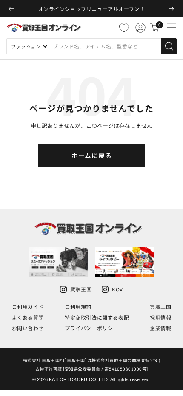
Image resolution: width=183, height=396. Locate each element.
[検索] (169, 46)
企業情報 (160, 327)
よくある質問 (28, 317)
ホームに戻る (91, 155)
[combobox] (105, 46)
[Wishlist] (124, 28)
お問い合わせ (28, 327)
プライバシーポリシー (91, 327)
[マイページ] (140, 28)
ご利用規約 (78, 306)
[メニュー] (171, 28)
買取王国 (160, 306)
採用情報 (160, 317)
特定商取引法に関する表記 (97, 317)
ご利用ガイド (28, 306)
